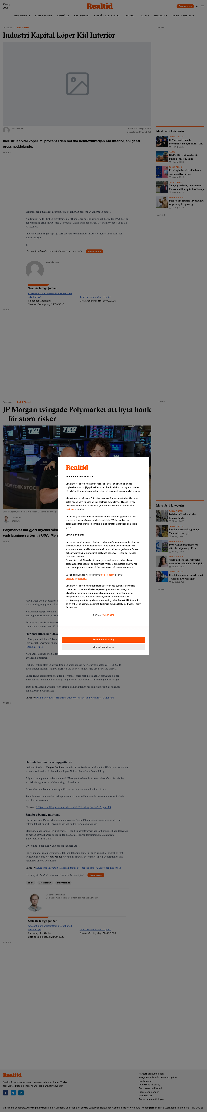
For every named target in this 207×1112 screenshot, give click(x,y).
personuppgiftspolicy (76, 578)
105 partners (107, 615)
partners (70, 509)
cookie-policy (107, 574)
